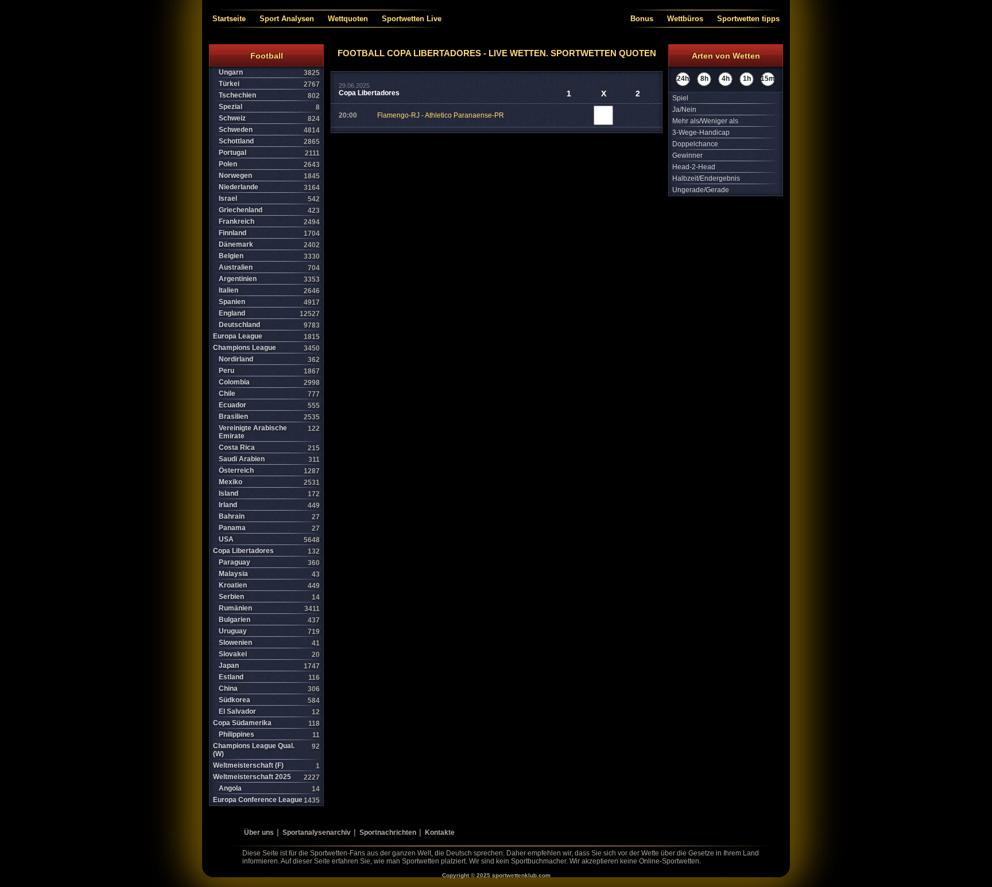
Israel (269, 198)
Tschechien (269, 95)
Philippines (269, 734)
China (269, 688)
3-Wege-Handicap (701, 133)
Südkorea (269, 700)
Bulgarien (269, 620)
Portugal (269, 153)
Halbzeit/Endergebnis (706, 178)
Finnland (269, 233)
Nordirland (269, 359)
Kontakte (440, 832)
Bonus (641, 18)
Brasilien (269, 417)
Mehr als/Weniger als (705, 121)
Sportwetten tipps (748, 18)
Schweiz (269, 118)
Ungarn (269, 72)
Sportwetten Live (411, 18)
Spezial (269, 107)
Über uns (259, 832)
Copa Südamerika (266, 723)
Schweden (269, 130)
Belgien (269, 256)
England (269, 313)
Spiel (680, 98)
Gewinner (687, 155)
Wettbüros (685, 18)
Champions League (266, 348)
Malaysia (269, 574)
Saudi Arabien (269, 459)
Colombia (269, 382)
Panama (269, 528)
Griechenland (269, 210)
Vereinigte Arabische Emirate (269, 432)
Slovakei (269, 654)
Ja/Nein (684, 110)
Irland (269, 505)
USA (269, 539)
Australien (269, 267)
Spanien (269, 302)
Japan (269, 666)
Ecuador (269, 405)
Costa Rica (269, 448)
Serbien (269, 597)
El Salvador (269, 711)
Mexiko (269, 482)
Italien (269, 290)
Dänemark (269, 244)
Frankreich (269, 221)
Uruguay (269, 631)
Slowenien (269, 643)
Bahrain (269, 516)
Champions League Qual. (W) (266, 750)
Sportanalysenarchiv (316, 832)
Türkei (269, 84)
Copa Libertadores (266, 551)
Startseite (229, 18)
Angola (269, 788)
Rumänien (269, 608)
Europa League (266, 336)
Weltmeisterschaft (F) (266, 765)
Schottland (269, 141)
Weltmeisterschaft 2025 (266, 777)
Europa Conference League (266, 800)
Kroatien (269, 585)
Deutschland (269, 325)
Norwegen (269, 176)
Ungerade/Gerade (700, 190)
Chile (269, 394)
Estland (269, 677)
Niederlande (269, 187)
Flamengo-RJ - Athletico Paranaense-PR (440, 115)
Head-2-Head (693, 167)
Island (269, 493)
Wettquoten (348, 18)
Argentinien (269, 279)
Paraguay (269, 562)
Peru (269, 371)
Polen (269, 164)
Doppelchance (695, 144)
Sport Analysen (286, 18)
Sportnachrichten (387, 832)
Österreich (269, 470)
